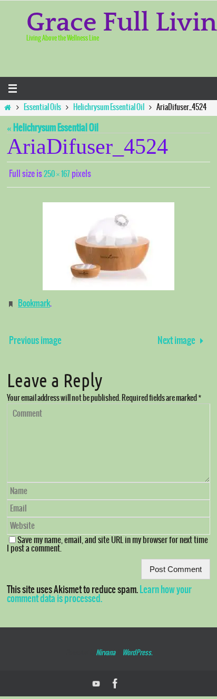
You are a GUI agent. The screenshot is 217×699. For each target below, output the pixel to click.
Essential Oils (42, 107)
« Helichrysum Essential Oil (52, 128)
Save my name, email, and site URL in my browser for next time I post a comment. (107, 539)
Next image (176, 336)
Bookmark (34, 300)
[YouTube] (96, 678)
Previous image (35, 336)
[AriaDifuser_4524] (108, 244)
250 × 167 (57, 174)
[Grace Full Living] (115, 678)
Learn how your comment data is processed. (99, 589)
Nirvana (105, 648)
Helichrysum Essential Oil (108, 107)
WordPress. (137, 648)
